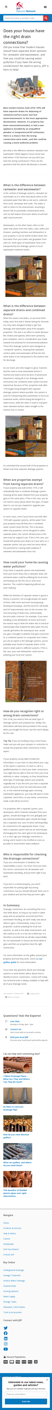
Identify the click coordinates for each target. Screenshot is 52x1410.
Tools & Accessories (12, 1312)
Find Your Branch (11, 1249)
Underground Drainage (13, 1270)
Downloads (8, 1244)
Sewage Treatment (12, 1275)
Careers (6, 1238)
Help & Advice (9, 1233)
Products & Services (12, 1228)
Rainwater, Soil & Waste (14, 1307)
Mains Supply (9, 1296)
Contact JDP (8, 1254)
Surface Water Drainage (14, 1280)
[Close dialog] (47, 1380)
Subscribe (26, 1401)
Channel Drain (9, 1286)
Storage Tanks (9, 1301)
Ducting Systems (10, 1291)
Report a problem (14, 997)
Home (6, 1223)
